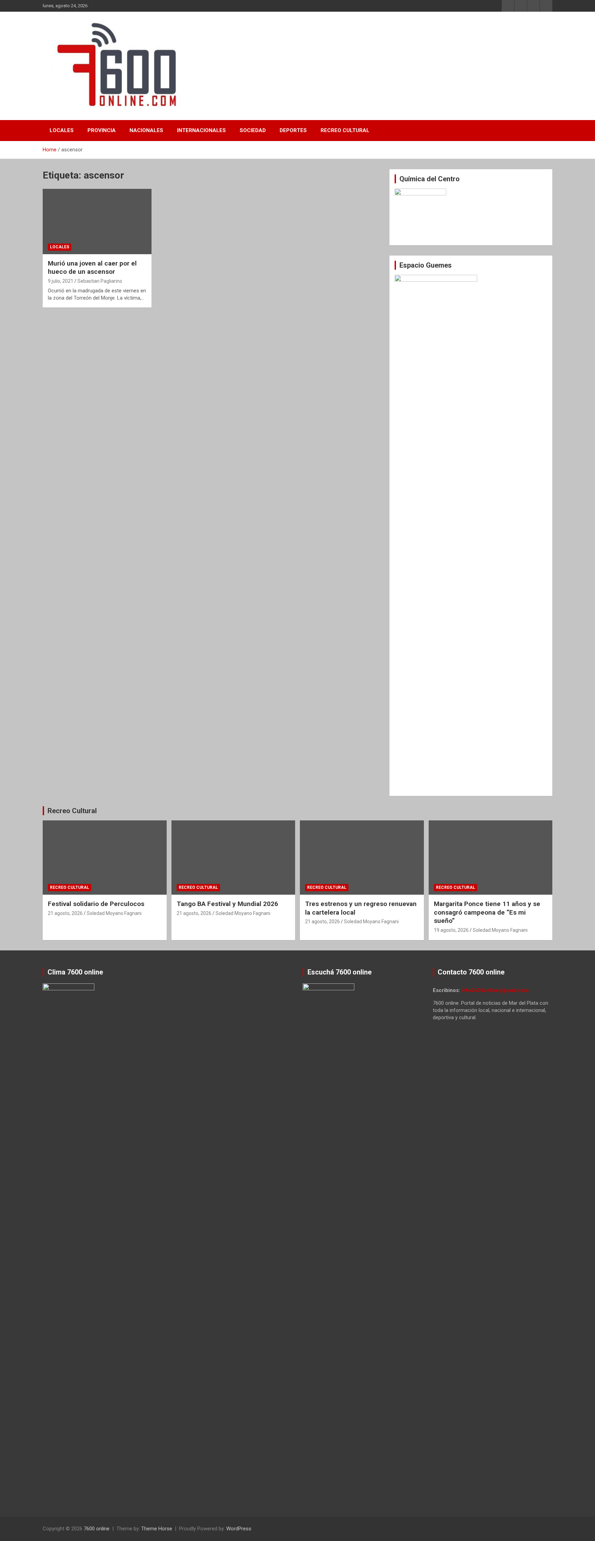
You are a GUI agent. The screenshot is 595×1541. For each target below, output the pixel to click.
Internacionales (201, 130)
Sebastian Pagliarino (99, 281)
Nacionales (146, 130)
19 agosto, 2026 (451, 930)
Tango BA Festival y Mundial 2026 (227, 904)
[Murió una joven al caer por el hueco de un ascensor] (97, 221)
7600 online (96, 1529)
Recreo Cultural (345, 130)
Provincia (101, 130)
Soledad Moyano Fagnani (114, 913)
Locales (62, 130)
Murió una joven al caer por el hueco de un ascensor (92, 267)
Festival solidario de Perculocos (96, 904)
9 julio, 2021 (60, 281)
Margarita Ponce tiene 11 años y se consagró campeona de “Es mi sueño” (487, 912)
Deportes (293, 130)
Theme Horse (156, 1529)
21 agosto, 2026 (65, 913)
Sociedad (253, 130)
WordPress (238, 1529)
